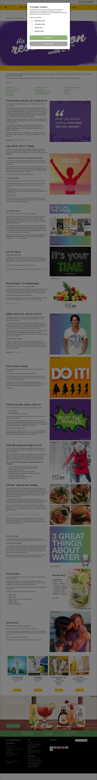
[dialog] (48, 390)
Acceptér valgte (48, 44)
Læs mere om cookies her (36, 17)
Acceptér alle (48, 37)
